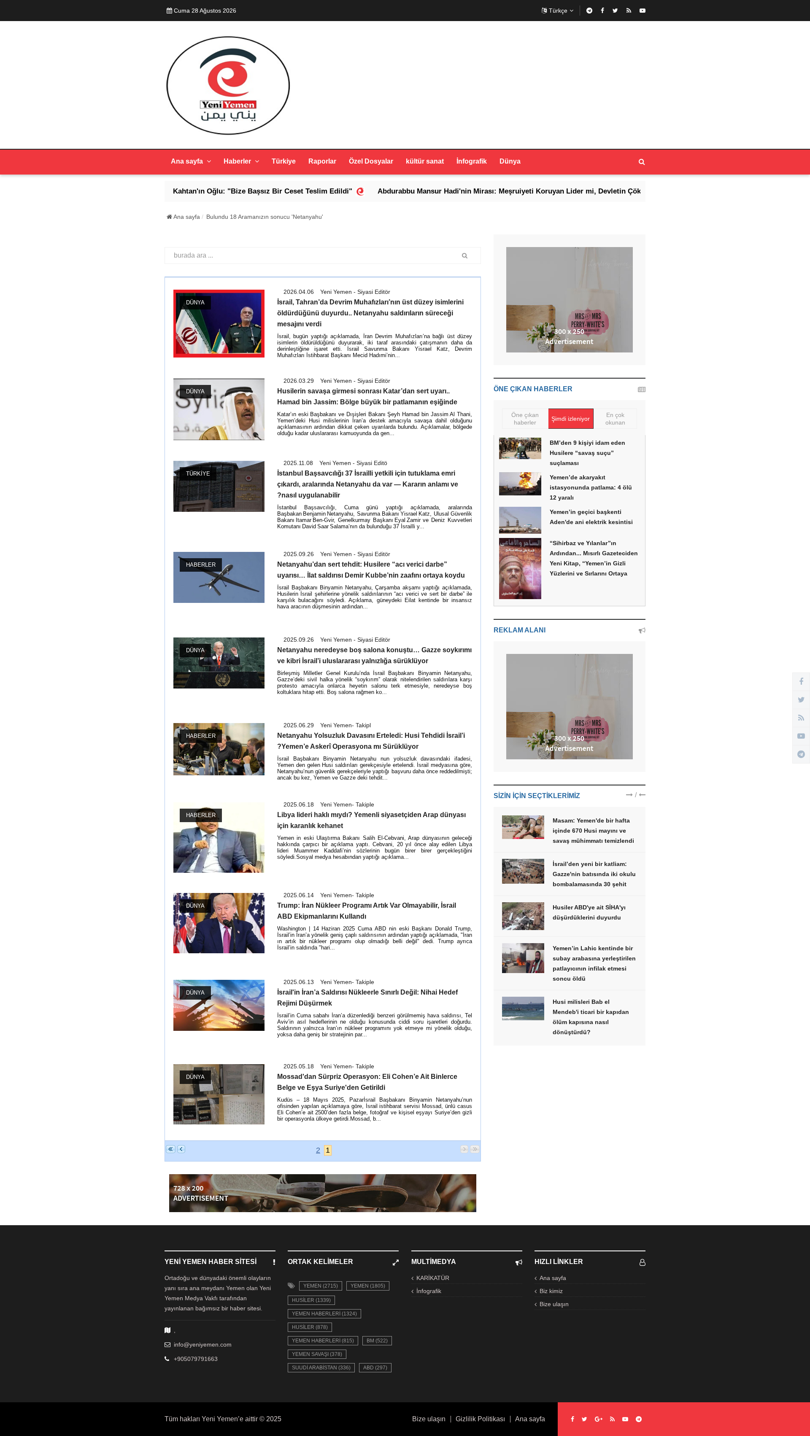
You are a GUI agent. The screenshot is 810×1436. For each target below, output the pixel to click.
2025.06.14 (299, 895)
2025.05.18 (299, 1066)
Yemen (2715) (320, 1286)
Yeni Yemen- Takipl (345, 725)
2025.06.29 (299, 725)
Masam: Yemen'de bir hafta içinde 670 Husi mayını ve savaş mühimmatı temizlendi (593, 830)
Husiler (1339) (311, 1300)
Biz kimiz (551, 1291)
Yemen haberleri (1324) (324, 1314)
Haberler (238, 161)
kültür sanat (425, 161)
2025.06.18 (299, 804)
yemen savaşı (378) (317, 1354)
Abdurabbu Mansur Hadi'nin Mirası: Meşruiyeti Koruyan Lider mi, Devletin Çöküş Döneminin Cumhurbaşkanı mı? (494, 191)
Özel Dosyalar (371, 161)
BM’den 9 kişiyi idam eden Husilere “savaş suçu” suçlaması (587, 452)
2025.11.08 (298, 463)
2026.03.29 (299, 380)
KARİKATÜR (432, 1278)
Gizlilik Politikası (480, 1419)
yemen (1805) (368, 1286)
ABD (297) (375, 1368)
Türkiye (284, 161)
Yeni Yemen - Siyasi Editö (353, 463)
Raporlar (322, 161)
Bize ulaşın (554, 1304)
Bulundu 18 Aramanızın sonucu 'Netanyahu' (264, 216)
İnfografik (471, 161)
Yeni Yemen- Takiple (347, 804)
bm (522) (377, 1341)
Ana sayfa (188, 161)
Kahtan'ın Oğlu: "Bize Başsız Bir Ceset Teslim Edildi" (190, 191)
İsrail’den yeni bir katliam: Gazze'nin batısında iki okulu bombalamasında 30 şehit (594, 874)
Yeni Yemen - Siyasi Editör (355, 291)
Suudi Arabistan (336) (321, 1368)
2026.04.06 (299, 291)
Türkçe (558, 10)
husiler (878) (310, 1327)
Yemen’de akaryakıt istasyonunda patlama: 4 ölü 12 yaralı (591, 487)
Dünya (510, 161)
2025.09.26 (299, 554)
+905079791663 (196, 1358)
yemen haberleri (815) (323, 1341)
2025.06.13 (299, 982)
